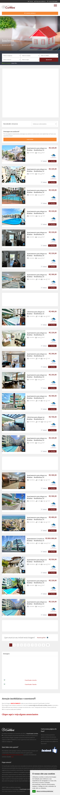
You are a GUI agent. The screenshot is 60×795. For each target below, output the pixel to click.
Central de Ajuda (52, 1)
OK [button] (34, 791)
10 (43, 645)
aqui (12, 756)
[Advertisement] (32, 81)
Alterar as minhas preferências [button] (45, 791)
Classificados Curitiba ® (26, 789)
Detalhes (53, 161)
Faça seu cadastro (41, 1)
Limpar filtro (14, 63)
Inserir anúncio (31, 13)
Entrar (31, 1)
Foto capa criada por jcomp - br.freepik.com (13, 791)
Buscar (49, 59)
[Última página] (48, 645)
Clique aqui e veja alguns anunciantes (20, 714)
